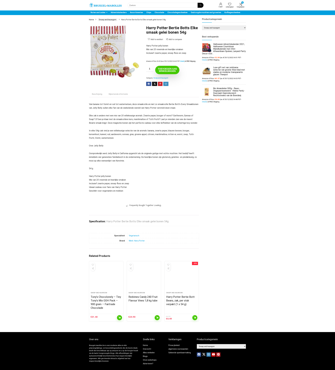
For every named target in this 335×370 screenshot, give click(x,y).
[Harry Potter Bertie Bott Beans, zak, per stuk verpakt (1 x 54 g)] (181, 278)
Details (182, 61)
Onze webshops (150, 360)
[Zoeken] (200, 5)
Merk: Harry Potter (137, 241)
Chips (148, 12)
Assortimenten (136, 12)
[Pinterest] (218, 354)
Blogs (145, 356)
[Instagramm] (208, 354)
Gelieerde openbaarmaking (179, 353)
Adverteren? (148, 364)
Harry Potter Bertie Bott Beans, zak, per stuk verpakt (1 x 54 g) (180, 300)
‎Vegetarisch (134, 236)
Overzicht (147, 349)
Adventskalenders (119, 12)
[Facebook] (199, 354)
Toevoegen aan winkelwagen (167, 70)
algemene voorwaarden (178, 349)
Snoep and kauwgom (107, 20)
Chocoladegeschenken (177, 12)
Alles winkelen (149, 353)
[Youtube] (213, 354)
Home (91, 20)
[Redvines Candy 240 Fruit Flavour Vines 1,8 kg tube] (144, 278)
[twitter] (204, 354)
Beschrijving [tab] (97, 94)
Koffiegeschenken (232, 12)
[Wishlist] (229, 4)
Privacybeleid (174, 345)
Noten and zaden (98, 12)
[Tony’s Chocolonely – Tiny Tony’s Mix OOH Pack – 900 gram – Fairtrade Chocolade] (106, 278)
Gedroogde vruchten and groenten (206, 12)
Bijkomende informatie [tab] (118, 94)
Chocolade (159, 12)
